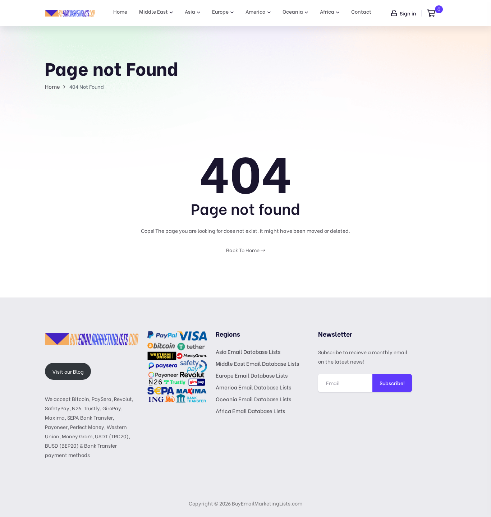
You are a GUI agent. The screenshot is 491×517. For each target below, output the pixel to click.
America (256, 11)
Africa (327, 11)
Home (120, 11)
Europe (220, 11)
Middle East (153, 11)
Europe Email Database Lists (252, 375)
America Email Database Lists (253, 387)
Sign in (407, 13)
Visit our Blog (68, 371)
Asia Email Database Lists (248, 351)
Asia (190, 11)
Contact (361, 11)
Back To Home (243, 250)
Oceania (293, 11)
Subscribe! (392, 383)
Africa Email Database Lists (250, 411)
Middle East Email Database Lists (257, 363)
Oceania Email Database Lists (253, 399)
